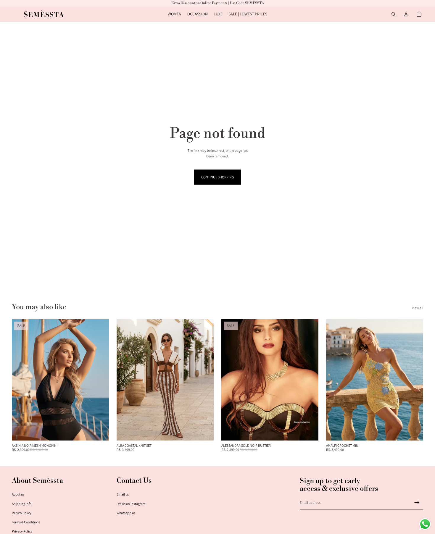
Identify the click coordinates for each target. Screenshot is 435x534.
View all (417, 308)
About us (18, 494)
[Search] (393, 14)
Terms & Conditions (26, 522)
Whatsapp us (126, 513)
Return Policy (21, 513)
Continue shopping (217, 177)
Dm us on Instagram (131, 503)
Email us (123, 494)
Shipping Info (21, 503)
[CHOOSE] (99, 431)
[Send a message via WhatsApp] (425, 524)
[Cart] (419, 14)
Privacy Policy (22, 531)
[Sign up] (417, 502)
